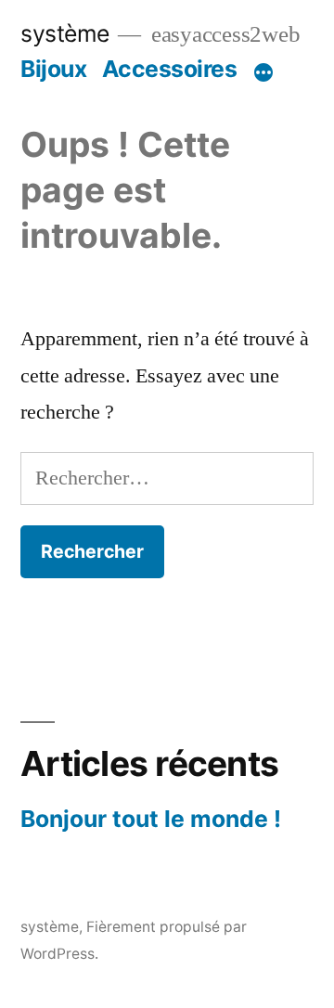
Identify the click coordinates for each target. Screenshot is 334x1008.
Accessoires (170, 69)
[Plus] (263, 72)
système (64, 33)
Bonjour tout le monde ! (150, 819)
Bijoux (53, 69)
